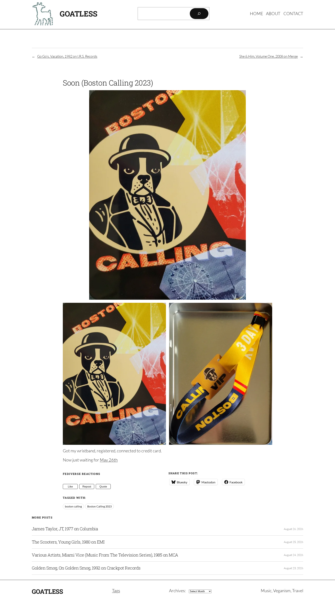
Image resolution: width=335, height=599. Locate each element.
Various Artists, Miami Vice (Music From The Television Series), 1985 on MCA (105, 554)
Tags (116, 590)
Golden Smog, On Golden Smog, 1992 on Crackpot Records (86, 567)
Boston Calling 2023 (99, 506)
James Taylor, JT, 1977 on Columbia (65, 528)
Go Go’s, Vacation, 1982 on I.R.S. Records (67, 56)
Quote (103, 486)
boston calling (73, 506)
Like (70, 486)
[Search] (199, 13)
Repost (86, 486)
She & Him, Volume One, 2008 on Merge (268, 56)
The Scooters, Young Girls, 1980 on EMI (68, 541)
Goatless (78, 13)
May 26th (109, 459)
